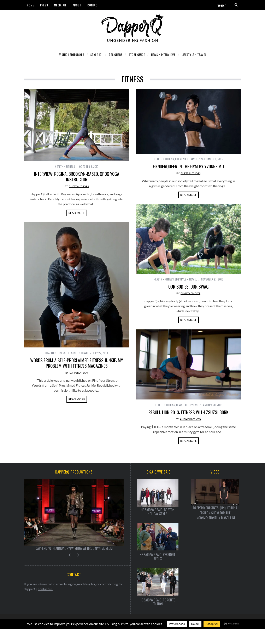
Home (30, 5)
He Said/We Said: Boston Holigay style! (158, 512)
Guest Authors (79, 186)
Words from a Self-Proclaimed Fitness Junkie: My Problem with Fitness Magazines (76, 363)
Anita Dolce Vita (190, 419)
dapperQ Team (79, 372)
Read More (76, 213)
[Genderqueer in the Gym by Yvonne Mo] (188, 121)
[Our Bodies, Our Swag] (188, 239)
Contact (93, 5)
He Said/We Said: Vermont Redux (157, 557)
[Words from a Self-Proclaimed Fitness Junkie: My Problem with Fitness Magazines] (76, 284)
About (77, 5)
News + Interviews (187, 405)
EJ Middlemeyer (190, 293)
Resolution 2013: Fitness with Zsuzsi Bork (188, 412)
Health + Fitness (65, 166)
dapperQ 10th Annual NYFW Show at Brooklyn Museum (74, 548)
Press (44, 5)
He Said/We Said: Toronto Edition (158, 602)
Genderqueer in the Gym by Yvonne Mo (188, 166)
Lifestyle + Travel (186, 159)
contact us (45, 589)
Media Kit (60, 5)
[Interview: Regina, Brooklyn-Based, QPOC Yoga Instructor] (76, 125)
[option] (74, 515)
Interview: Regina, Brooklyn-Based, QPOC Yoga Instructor (76, 176)
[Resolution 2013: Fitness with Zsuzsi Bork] (188, 364)
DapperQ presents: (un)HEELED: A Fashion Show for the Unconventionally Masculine (215, 512)
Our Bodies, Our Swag (188, 286)
